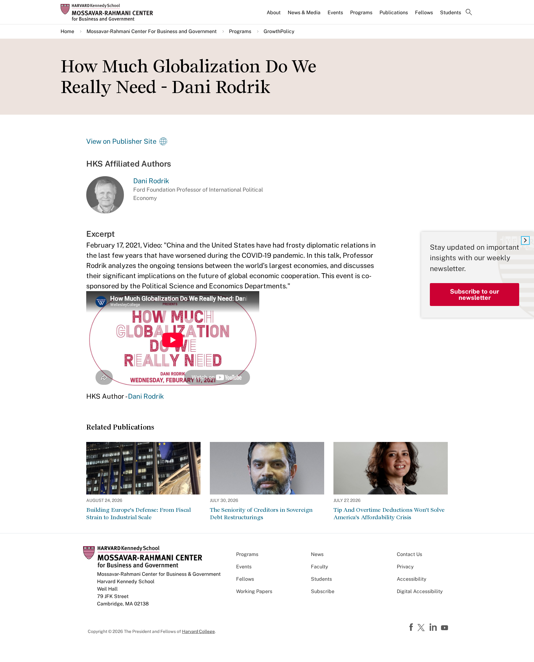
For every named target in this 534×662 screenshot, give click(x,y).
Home (67, 31)
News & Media (304, 12)
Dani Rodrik (146, 396)
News (317, 554)
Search (468, 13)
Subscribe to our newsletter (474, 294)
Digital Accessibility (420, 591)
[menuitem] (274, 15)
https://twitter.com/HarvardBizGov (422, 628)
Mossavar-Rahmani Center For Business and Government (152, 31)
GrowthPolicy (279, 31)
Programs (361, 12)
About (274, 12)
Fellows (424, 12)
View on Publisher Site (121, 141)
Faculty (319, 567)
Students (450, 12)
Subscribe (322, 591)
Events (335, 12)
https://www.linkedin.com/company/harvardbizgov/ (434, 627)
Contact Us (409, 554)
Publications (393, 12)
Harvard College (198, 631)
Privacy (405, 567)
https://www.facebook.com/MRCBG (412, 627)
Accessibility (411, 579)
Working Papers (254, 591)
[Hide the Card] (525, 240)
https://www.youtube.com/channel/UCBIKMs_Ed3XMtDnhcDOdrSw (445, 628)
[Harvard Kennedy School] (109, 12)
